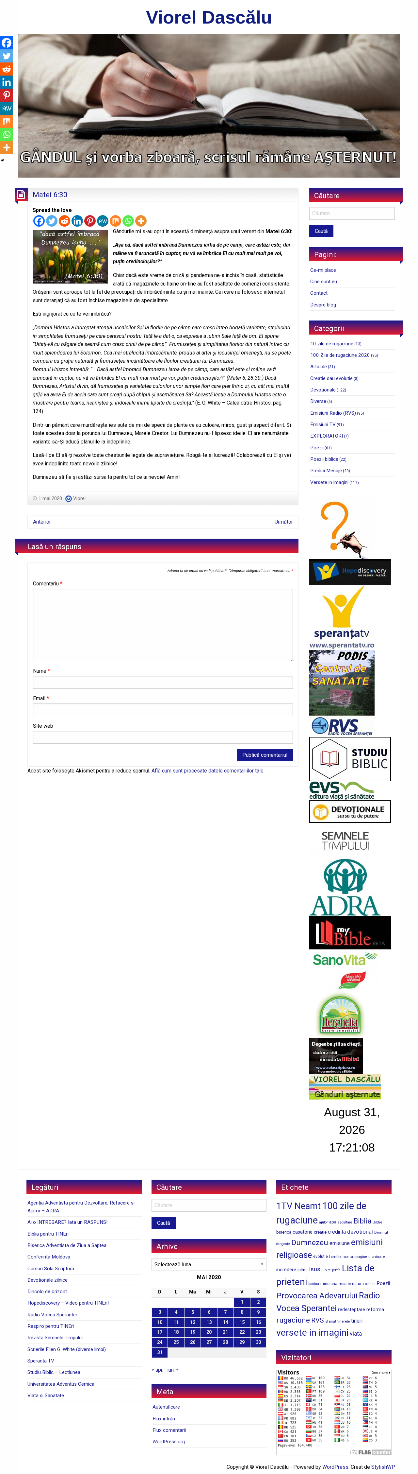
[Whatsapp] (128, 221)
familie (335, 1256)
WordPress (335, 1467)
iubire (326, 1270)
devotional (360, 1231)
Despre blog (323, 305)
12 (192, 1322)
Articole (318, 367)
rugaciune (293, 1320)
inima (302, 1269)
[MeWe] (102, 221)
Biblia (362, 1221)
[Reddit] (64, 221)
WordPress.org (169, 1442)
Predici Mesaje (326, 471)
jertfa (336, 1270)
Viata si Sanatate (45, 1395)
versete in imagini (312, 1332)
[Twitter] (51, 221)
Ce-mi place (323, 270)
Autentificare (166, 1407)
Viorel (79, 498)
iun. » (173, 1370)
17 (159, 1332)
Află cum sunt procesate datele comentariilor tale (208, 771)
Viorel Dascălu (209, 17)
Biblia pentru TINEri (48, 1234)
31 (159, 1352)
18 (176, 1332)
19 (192, 1332)
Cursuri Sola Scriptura (50, 1269)
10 (159, 1322)
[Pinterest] (90, 221)
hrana (348, 1256)
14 (225, 1322)
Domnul (381, 1232)
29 (242, 1342)
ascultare (345, 1222)
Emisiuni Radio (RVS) (333, 413)
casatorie (303, 1232)
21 (225, 1332)
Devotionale (323, 390)
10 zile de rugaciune (331, 344)
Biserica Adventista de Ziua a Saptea (66, 1245)
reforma (375, 1309)
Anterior (42, 522)
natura (358, 1283)
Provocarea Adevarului (317, 1295)
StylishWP (383, 1467)
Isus (314, 1269)
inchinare (376, 1256)
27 (209, 1342)
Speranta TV (40, 1361)
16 (258, 1322)
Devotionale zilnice (47, 1280)
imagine (360, 1257)
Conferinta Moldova (48, 1257)
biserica (283, 1232)
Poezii (317, 448)
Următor (284, 522)
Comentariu (47, 584)
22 (242, 1332)
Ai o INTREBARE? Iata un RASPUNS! (67, 1222)
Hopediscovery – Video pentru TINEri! (68, 1303)
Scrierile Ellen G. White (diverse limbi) (66, 1349)
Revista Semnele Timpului (55, 1338)
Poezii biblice (324, 459)
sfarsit (330, 1321)
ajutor (323, 1222)
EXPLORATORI (326, 436)
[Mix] (115, 221)
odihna (370, 1284)
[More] (141, 221)
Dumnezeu (309, 1242)
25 (176, 1342)
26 (192, 1342)
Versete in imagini (329, 482)
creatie (320, 1232)
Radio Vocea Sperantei (52, 1315)
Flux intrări (164, 1419)
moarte (345, 1283)
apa (332, 1221)
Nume (41, 671)
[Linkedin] (77, 221)
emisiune (340, 1243)
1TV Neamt (298, 1206)
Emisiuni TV (323, 424)
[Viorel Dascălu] (209, 105)
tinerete (343, 1321)
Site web (43, 726)
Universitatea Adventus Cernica (60, 1384)
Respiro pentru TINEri (50, 1326)
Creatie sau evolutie (331, 378)
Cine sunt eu (323, 282)
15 (242, 1322)
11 (176, 1322)
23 (258, 1332)
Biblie (377, 1222)
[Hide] (2, 160)
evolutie (320, 1256)
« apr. (157, 1370)
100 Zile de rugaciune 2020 (340, 355)
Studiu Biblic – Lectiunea (53, 1372)
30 (258, 1342)
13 (209, 1322)
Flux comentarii (169, 1430)
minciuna (328, 1283)
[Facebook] (39, 221)
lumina (313, 1284)
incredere (286, 1270)
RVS (317, 1320)
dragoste (283, 1244)
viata (356, 1333)
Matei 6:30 (50, 194)
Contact (319, 293)
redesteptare (351, 1309)
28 (225, 1342)
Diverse (318, 401)
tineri (356, 1321)
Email (41, 698)
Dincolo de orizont (47, 1291)
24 (159, 1342)
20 (209, 1332)
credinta (337, 1232)
